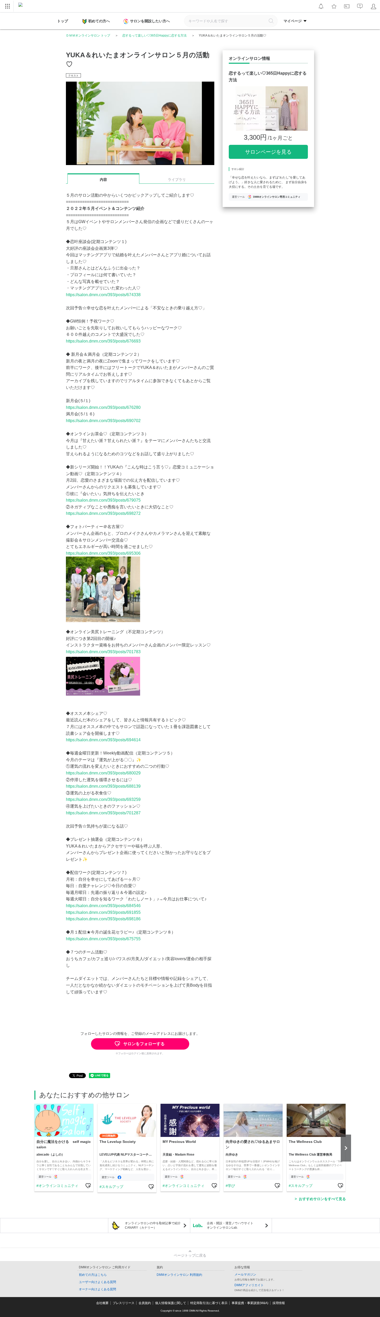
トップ (62, 21)
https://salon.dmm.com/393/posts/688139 (103, 786)
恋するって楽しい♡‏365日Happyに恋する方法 (154, 35)
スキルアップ (112, 1187)
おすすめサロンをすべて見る (322, 1199)
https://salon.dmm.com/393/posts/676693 (103, 341)
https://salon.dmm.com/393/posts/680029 (103, 773)
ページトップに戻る (190, 1255)
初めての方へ (99, 21)
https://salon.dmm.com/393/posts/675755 (103, 939)
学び (231, 1186)
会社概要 (102, 1303)
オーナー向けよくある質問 (97, 1289)
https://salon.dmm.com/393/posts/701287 (103, 813)
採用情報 (278, 1303)
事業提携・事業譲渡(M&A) (250, 1303)
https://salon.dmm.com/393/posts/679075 (103, 500)
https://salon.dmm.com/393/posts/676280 (103, 407)
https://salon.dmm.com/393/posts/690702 (103, 420)
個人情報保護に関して (170, 1303)
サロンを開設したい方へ (150, 21)
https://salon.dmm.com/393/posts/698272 (103, 513)
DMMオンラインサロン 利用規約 (179, 1275)
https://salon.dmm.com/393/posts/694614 (103, 740)
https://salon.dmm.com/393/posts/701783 (103, 652)
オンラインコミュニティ (58, 1186)
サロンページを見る (268, 152)
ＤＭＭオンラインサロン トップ (88, 35)
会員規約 (145, 1303)
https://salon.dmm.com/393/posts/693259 (103, 799)
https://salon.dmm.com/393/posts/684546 (103, 905)
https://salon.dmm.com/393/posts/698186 (103, 919)
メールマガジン (245, 1274)
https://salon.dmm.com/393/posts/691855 (103, 912)
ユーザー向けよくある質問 (97, 1282)
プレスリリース (123, 1303)
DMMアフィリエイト (249, 1285)
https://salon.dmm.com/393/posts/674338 (103, 295)
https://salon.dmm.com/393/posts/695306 (103, 553)
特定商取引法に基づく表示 (208, 1303)
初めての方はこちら (93, 1275)
